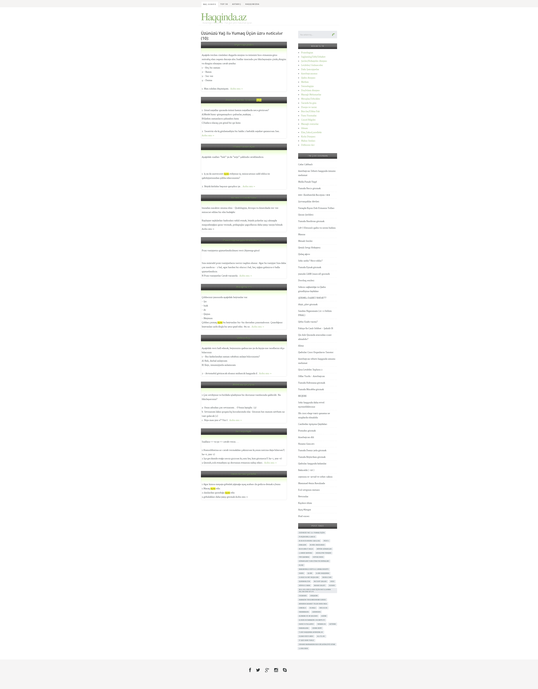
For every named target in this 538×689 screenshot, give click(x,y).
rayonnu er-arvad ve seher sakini (315, 477)
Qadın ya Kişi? (244, 338)
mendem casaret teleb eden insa (313, 604)
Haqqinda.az (223, 16)
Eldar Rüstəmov (306, 636)
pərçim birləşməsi (307, 537)
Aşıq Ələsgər (304, 509)
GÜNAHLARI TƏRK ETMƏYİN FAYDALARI (314, 561)
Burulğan (327, 577)
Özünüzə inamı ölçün (244, 146)
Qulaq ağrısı (304, 254)
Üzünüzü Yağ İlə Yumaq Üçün (311, 533)
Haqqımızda (252, 4)
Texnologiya (307, 86)
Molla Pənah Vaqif (307, 182)
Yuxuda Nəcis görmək (309, 188)
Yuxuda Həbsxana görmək (311, 383)
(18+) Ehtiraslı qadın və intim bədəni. (317, 228)
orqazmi (314, 596)
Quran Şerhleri (305, 214)
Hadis (301, 573)
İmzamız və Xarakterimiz (244, 197)
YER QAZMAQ (304, 557)
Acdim (323, 616)
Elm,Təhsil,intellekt (311, 132)
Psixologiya (307, 52)
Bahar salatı (319, 585)
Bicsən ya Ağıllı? (244, 431)
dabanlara (304, 628)
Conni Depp (317, 628)
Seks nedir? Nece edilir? (310, 261)
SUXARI (332, 585)
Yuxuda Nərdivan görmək (311, 221)
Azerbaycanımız (309, 73)
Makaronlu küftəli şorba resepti (314, 569)
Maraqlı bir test (244, 287)
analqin (302, 545)
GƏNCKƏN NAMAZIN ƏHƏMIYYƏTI (312, 620)
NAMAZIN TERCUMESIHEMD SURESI (312, 600)
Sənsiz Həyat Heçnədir (309, 577)
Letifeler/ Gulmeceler (312, 65)
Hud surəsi (303, 516)
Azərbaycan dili (306, 437)
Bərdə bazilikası (317, 545)
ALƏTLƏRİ (321, 636)
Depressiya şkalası (243, 45)
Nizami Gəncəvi (306, 444)
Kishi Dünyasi (308, 136)
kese (332, 581)
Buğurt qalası (320, 581)
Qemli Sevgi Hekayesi (309, 247)
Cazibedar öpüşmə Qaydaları (312, 424)
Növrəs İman (304, 585)
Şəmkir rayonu (305, 553)
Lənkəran (303, 648)
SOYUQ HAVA (318, 557)
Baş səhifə (209, 4)
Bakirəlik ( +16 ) (306, 470)
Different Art (308, 145)
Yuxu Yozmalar (309, 115)
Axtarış (236, 4)
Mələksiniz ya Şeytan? (244, 384)
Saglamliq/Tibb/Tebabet (313, 57)
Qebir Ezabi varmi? (308, 322)
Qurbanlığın (304, 581)
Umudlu (302, 608)
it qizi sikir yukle (306, 640)
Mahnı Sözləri (308, 141)
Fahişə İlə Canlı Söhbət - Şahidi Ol (315, 328)
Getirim (332, 624)
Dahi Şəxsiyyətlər (310, 69)
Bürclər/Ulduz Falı (310, 111)
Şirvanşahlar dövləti (308, 201)
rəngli (313, 608)
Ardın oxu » (236, 88)
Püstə (326, 541)
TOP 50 (224, 4)
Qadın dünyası (308, 78)
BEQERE (302, 396)
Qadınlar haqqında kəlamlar (312, 463)
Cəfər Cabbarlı (305, 164)
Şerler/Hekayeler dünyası (314, 61)
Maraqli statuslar (310, 124)
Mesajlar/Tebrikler (310, 99)
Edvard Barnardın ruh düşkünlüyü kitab (317, 644)
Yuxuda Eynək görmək (309, 267)
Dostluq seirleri (306, 280)
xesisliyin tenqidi (323, 553)
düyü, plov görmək (307, 304)
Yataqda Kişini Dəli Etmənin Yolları (316, 208)
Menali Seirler (305, 241)
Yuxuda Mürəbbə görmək (311, 389)
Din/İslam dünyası (310, 90)
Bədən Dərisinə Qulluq (309, 541)
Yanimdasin (304, 612)
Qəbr (310, 573)
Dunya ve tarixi (309, 107)
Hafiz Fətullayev (306, 624)
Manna (301, 234)
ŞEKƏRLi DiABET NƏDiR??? (312, 298)
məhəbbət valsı (306, 549)
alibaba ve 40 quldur (308, 616)
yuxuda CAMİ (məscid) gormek (314, 274)
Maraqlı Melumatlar (311, 94)
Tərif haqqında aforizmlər (311, 632)
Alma (301, 345)
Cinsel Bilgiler (308, 120)
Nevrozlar (303, 496)
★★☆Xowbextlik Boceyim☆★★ (314, 195)
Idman (304, 128)
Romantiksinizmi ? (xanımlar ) (244, 100)
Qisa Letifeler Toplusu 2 (310, 369)
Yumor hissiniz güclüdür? (244, 474)
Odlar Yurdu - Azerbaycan (311, 376)
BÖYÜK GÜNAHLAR (324, 549)
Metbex (305, 82)
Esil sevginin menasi (309, 490)
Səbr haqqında (322, 573)
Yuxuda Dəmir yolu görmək (312, 450)
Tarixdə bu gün (308, 103)
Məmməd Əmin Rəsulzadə (311, 483)
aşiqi (301, 565)
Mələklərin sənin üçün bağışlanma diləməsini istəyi (315, 590)
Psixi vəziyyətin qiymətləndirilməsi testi (244, 240)
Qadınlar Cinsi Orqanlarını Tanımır (315, 352)
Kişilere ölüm (305, 503)
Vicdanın (302, 596)
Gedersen (316, 612)
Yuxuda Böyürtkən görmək (311, 457)
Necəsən (323, 608)
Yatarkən (321, 624)
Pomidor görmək (307, 430)
